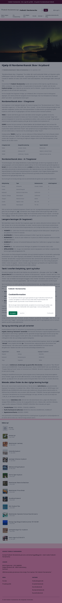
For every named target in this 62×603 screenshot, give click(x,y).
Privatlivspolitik (50, 313)
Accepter (13, 313)
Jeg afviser (22, 313)
